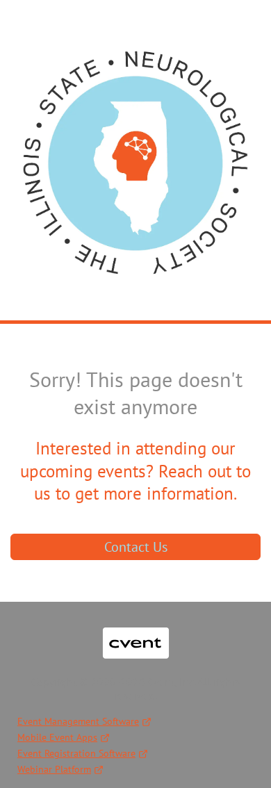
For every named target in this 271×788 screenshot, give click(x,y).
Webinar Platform (54, 769)
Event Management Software (78, 721)
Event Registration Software (76, 753)
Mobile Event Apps (57, 737)
